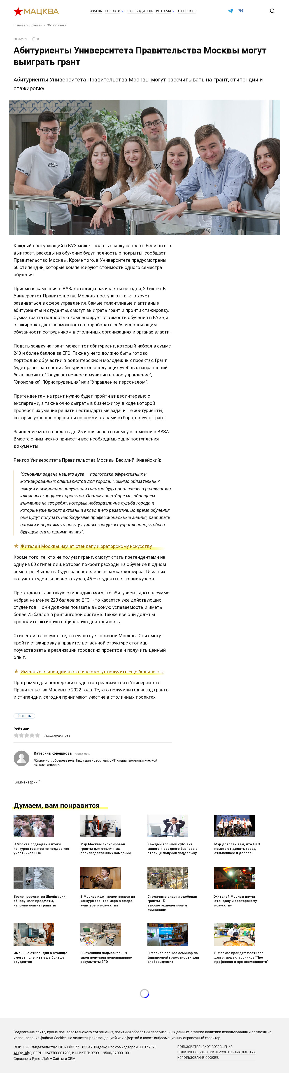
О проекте (187, 11)
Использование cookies (198, 1058)
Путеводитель (140, 11)
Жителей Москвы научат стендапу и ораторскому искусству (86, 546)
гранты (26, 716)
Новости (112, 11)
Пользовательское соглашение (204, 1047)
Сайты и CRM (64, 1059)
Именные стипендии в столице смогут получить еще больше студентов (100, 671)
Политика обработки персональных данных (216, 1052)
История (163, 11)
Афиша (96, 11)
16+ (26, 1047)
